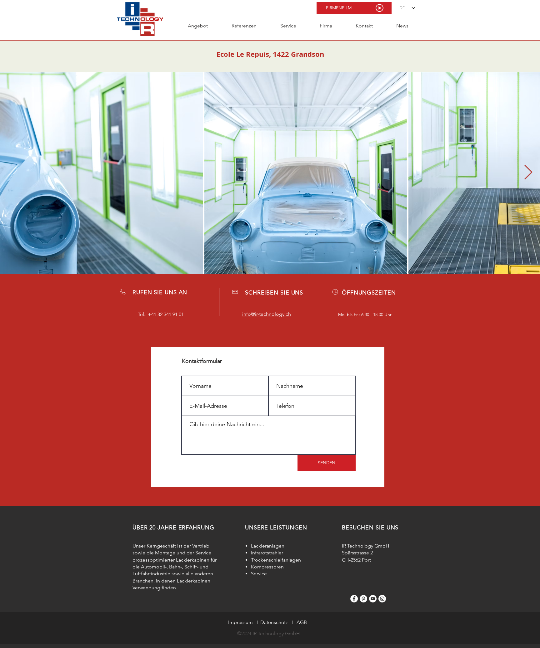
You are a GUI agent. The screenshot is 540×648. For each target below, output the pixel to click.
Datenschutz (274, 622)
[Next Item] (528, 173)
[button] (354, 8)
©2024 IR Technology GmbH (268, 633)
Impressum (240, 622)
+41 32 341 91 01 (166, 314)
